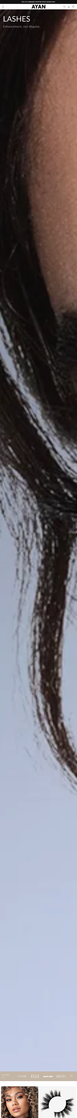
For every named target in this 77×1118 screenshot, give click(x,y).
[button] (3, 6)
